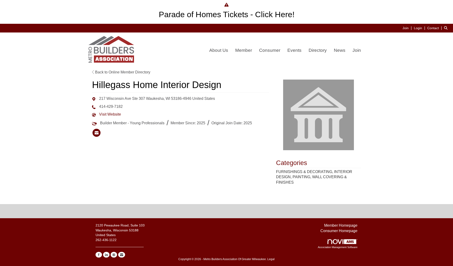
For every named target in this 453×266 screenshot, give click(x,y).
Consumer (269, 50)
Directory (318, 50)
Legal (271, 259)
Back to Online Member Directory (122, 72)
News (339, 50)
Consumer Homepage (338, 231)
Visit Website (110, 114)
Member (243, 50)
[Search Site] (446, 28)
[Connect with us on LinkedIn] (106, 255)
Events (294, 50)
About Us (218, 50)
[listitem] (408, 28)
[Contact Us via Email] (121, 255)
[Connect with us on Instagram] (114, 255)
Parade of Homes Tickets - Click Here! (226, 14)
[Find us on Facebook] (99, 255)
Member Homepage (340, 225)
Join (356, 50)
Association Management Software (337, 247)
